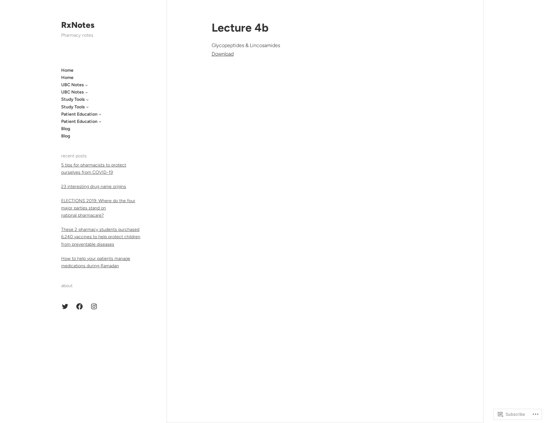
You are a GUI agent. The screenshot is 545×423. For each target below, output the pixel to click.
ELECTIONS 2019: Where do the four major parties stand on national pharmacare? (98, 208)
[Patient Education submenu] (100, 114)
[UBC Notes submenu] (86, 85)
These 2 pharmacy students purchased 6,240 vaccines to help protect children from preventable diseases (100, 237)
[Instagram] (94, 306)
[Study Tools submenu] (87, 99)
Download (223, 54)
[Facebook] (79, 306)
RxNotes (77, 25)
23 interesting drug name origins (93, 186)
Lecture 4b (240, 27)
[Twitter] (65, 306)
